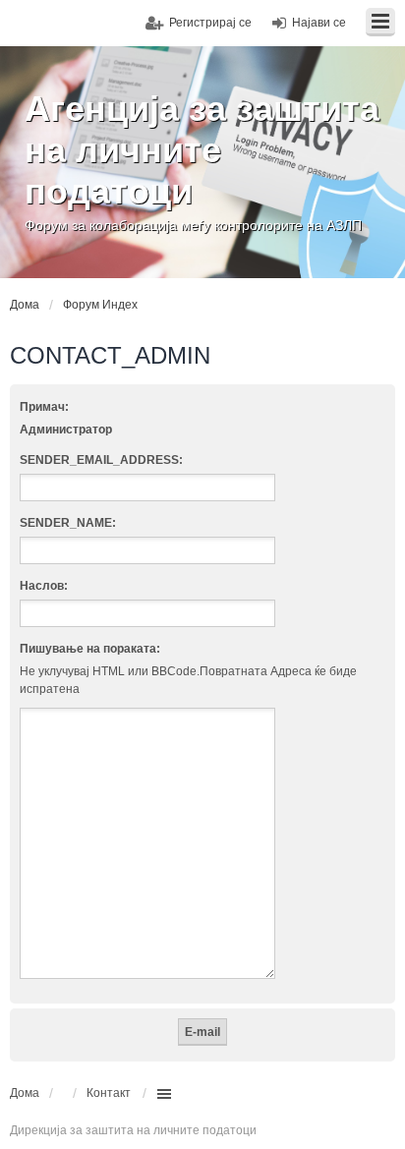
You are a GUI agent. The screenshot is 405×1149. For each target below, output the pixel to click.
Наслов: (44, 586)
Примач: (44, 407)
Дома (24, 1093)
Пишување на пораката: (90, 649)
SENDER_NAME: (68, 523)
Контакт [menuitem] (109, 1093)
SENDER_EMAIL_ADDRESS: (101, 460)
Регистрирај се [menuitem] (210, 22)
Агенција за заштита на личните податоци (202, 149)
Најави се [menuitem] (319, 22)
